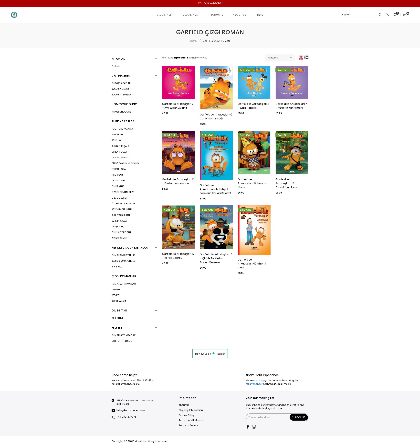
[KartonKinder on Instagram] (254, 427)
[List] (306, 57)
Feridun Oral (119, 169)
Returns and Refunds (191, 420)
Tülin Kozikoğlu (121, 232)
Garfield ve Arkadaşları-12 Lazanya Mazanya (252, 183)
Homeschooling (121, 111)
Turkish (116, 66)
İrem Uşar (117, 174)
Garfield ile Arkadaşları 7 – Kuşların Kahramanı (291, 106)
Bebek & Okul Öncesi (124, 261)
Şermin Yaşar (119, 220)
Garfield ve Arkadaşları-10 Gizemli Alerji (252, 263)
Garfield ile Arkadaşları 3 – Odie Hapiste (253, 106)
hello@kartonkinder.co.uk (126, 384)
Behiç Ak (116, 140)
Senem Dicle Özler (122, 209)
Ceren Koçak (119, 151)
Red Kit (116, 295)
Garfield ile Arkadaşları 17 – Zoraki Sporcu (178, 256)
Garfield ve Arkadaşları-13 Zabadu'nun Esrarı (286, 183)
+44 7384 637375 (141, 380)
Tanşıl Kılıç (118, 226)
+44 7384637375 (126, 416)
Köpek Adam (119, 301)
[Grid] (301, 57)
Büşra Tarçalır (120, 146)
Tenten (116, 289)
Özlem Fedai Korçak (123, 203)
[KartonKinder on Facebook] (248, 427)
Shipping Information (191, 410)
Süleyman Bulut (121, 215)
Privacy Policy (186, 415)
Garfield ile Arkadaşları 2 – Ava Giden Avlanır (177, 106)
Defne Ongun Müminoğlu (126, 163)
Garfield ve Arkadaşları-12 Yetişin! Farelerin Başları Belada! (215, 189)
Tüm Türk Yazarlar (123, 128)
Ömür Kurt (118, 186)
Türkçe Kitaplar (121, 83)
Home (193, 41)
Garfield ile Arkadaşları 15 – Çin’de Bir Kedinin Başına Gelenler (216, 258)
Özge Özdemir (120, 197)
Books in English (121, 94)
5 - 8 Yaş (117, 266)
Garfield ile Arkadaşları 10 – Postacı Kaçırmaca (178, 181)
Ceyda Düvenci (120, 157)
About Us (184, 405)
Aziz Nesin (117, 134)
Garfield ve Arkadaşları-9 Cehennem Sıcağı (216, 116)
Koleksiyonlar (120, 89)
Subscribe (298, 417)
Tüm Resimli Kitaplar (123, 255)
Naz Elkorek (119, 180)
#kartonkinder (254, 384)
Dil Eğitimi (117, 318)
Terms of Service (188, 425)
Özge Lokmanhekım (123, 192)
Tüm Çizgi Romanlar (124, 283)
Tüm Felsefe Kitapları (124, 335)
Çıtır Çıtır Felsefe (122, 341)
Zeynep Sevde (119, 238)
